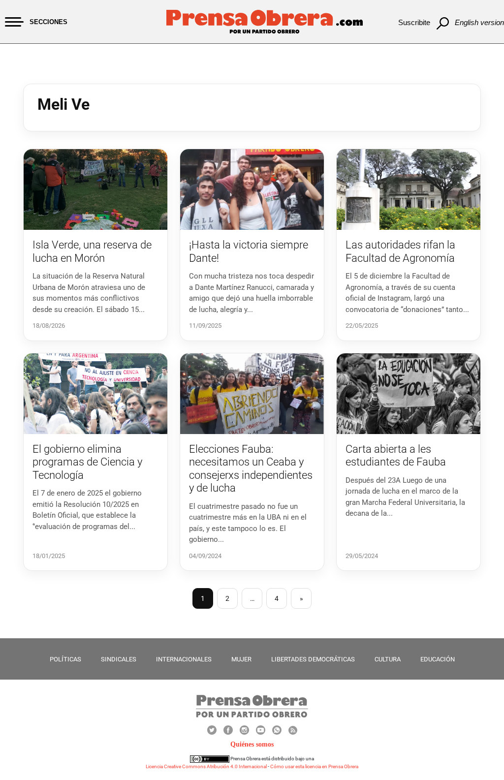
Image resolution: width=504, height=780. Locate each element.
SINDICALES (118, 659)
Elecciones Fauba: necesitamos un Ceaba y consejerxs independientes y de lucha (251, 468)
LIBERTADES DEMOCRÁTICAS (313, 659)
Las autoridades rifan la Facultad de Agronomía (400, 251)
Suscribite (414, 22)
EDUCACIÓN (437, 659)
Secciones (48, 22)
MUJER (241, 659)
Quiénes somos (252, 744)
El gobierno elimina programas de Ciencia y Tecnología (87, 462)
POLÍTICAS (65, 659)
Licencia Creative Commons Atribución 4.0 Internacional (206, 766)
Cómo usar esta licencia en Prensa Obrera (314, 766)
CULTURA (388, 659)
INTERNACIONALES (184, 659)
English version (479, 22)
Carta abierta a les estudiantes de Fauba (396, 455)
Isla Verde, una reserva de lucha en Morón (92, 251)
